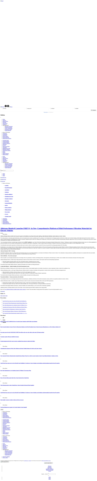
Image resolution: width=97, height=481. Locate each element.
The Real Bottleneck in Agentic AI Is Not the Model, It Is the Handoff (13, 407)
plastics (6, 205)
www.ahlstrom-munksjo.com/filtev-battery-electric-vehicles (15, 289)
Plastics (4, 152)
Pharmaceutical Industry (7, 138)
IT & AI (4, 145)
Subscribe (4, 122)
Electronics (5, 144)
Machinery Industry (6, 149)
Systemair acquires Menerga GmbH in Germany (9, 336)
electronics (7, 200)
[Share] (48, 475)
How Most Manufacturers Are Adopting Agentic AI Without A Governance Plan (15, 370)
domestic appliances (8, 194)
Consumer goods (6, 140)
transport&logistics (8, 203)
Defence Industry (6, 153)
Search (1, 170)
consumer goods (8, 216)
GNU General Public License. (46, 460)
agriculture (7, 189)
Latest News (5, 135)
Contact (49, 471)
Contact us (4, 124)
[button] (2, 106)
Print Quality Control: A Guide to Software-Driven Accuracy (12, 399)
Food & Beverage (6, 137)
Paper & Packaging (6, 146)
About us (4, 120)
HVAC (4, 151)
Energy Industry (5, 136)
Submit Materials (8, 130)
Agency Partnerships (8, 128)
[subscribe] (2, 291)
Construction (5, 134)
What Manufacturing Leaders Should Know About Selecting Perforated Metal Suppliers (17, 385)
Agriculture (5, 147)
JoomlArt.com (26, 460)
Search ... (43, 474)
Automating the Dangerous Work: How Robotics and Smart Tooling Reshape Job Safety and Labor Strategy (21, 348)
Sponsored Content (8, 129)
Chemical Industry (6, 141)
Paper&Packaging (8, 187)
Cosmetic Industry (6, 142)
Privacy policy (5, 457)
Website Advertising (8, 127)
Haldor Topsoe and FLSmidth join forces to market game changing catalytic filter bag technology (18, 321)
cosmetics (6, 185)
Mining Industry (5, 154)
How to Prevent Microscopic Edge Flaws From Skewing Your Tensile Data (14, 377)
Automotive (5, 133)
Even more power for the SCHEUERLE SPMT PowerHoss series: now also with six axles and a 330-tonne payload (22, 332)
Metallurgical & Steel (6, 148)
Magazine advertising (9, 126)
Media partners (5, 121)
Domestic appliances (6, 143)
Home (4, 119)
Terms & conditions (6, 456)
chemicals (7, 192)
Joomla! (30, 460)
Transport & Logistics (6, 150)
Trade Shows (5, 123)
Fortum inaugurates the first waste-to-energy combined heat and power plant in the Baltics (17, 341)
